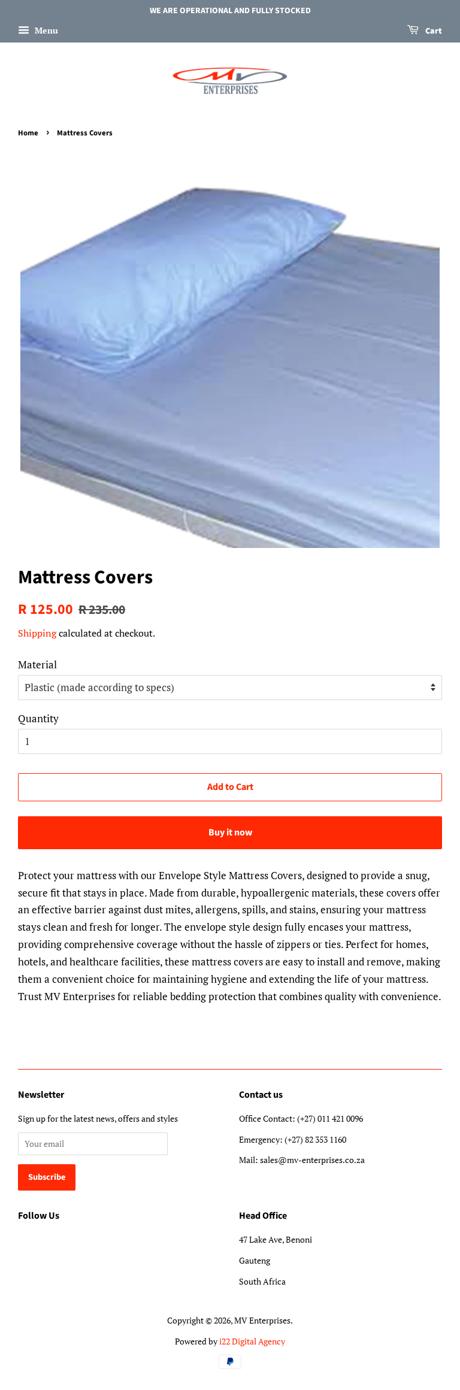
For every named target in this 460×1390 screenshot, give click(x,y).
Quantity (38, 718)
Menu (45, 30)
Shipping (37, 633)
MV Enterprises (262, 1320)
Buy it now (230, 832)
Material (37, 664)
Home (28, 133)
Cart (432, 31)
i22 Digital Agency (252, 1341)
